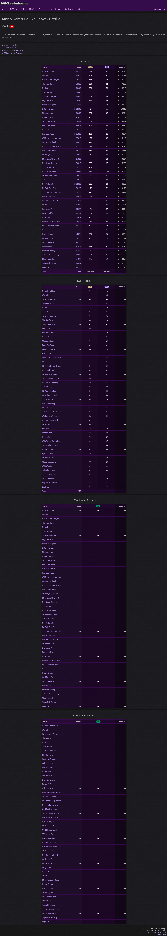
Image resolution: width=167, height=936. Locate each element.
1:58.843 (77, 196)
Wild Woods (47, 246)
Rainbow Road (48, 134)
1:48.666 (77, 88)
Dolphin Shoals (48, 109)
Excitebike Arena (49, 209)
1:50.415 (77, 188)
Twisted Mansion (49, 96)
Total (44, 271)
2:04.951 (77, 121)
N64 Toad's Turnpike (50, 150)
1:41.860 (77, 250)
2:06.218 (77, 192)
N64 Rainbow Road (50, 200)
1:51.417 (77, 246)
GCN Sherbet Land (49, 175)
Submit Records (54, 9)
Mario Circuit (47, 88)
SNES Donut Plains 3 (50, 159)
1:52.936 (77, 175)
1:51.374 (77, 146)
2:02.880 (77, 100)
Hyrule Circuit (47, 234)
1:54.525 (77, 84)
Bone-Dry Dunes (48, 125)
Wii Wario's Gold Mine (51, 221)
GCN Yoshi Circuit (49, 205)
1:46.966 (77, 205)
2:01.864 (77, 104)
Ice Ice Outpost (48, 230)
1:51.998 (77, 259)
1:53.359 (77, 234)
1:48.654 (77, 209)
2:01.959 (77, 134)
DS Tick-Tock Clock (49, 188)
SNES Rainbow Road (50, 225)
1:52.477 (77, 79)
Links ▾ (80, 9)
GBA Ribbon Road (49, 259)
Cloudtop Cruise (48, 121)
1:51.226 (77, 230)
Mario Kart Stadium (50, 71)
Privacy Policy (161, 932)
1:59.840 (77, 163)
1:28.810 (77, 142)
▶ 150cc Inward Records (12, 50)
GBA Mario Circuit (49, 142)
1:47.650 (77, 117)
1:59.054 (77, 96)
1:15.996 (77, 159)
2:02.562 (77, 109)
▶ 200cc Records (9, 47)
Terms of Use (152, 932)
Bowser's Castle (48, 129)
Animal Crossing (48, 250)
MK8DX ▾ (13, 9)
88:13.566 (76, 271)
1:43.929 (77, 75)
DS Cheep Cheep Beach (51, 146)
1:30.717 (77, 225)
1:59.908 (77, 154)
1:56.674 (77, 217)
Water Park (46, 75)
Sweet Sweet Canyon (50, 79)
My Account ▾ (159, 9)
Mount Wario (47, 117)
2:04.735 (77, 129)
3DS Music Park (48, 179)
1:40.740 (77, 71)
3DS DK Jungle (48, 167)
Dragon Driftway (48, 213)
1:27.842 (77, 138)
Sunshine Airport (49, 104)
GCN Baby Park (48, 238)
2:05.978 (77, 221)
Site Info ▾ (69, 9)
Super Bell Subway (49, 263)
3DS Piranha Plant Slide (51, 192)
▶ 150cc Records (9, 45)
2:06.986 (77, 167)
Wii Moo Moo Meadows (51, 138)
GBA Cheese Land (49, 242)
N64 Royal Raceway (50, 163)
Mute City (46, 217)
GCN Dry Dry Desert (50, 154)
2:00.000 (77, 113)
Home (3, 9)
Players (42, 9)
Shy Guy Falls (47, 100)
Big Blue (45, 267)
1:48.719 (77, 150)
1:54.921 (77, 125)
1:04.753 (77, 238)
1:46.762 (77, 213)
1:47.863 (77, 255)
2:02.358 (77, 184)
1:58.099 (77, 179)
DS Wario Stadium (49, 171)
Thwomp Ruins (48, 84)
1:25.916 (77, 267)
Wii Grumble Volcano (50, 196)
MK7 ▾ (23, 9)
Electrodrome (47, 113)
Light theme (162, 934)
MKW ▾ (32, 9)
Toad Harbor (47, 92)
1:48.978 (77, 242)
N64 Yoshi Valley (48, 184)
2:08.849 (77, 92)
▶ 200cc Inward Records (12, 53)
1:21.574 (77, 200)
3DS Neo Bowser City (50, 255)
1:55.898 (77, 171)
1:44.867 (77, 263)
